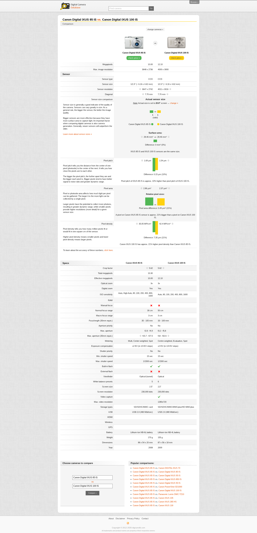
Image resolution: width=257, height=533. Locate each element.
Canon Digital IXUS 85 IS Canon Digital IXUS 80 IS (156, 472)
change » (174, 103)
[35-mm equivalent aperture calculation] (140, 336)
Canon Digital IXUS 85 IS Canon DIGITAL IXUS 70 (156, 468)
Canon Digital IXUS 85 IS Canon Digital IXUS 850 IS (157, 479)
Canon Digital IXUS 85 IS (133, 53)
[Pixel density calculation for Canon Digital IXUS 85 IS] (137, 223)
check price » (134, 58)
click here (108, 250)
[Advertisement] (87, 44)
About (111, 518)
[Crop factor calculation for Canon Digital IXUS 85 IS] (147, 268)
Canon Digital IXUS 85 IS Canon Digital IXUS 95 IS (156, 475)
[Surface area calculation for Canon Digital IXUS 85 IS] (142, 137)
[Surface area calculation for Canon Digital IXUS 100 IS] (168, 137)
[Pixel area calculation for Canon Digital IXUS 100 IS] (169, 188)
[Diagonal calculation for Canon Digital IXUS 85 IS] (143, 94)
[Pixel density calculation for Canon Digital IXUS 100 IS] (172, 223)
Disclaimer (120, 518)
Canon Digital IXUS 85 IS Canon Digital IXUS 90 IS (156, 483)
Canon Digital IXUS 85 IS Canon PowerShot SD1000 (157, 487)
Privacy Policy (133, 518)
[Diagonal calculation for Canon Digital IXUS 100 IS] (167, 94)
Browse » (194, 2)
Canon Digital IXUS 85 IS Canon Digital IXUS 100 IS (157, 490)
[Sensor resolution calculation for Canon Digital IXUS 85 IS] (140, 89)
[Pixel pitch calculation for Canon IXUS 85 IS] (142, 160)
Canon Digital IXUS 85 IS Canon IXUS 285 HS (155, 502)
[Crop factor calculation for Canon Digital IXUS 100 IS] (163, 268)
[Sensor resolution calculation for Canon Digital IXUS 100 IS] (170, 89)
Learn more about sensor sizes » (77, 134)
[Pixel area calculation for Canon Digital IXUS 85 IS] (141, 188)
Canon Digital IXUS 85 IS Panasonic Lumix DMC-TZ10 (158, 494)
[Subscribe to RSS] (128, 523)
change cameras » (155, 29)
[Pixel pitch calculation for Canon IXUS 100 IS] (168, 160)
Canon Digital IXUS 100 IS (177, 53)
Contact (145, 518)
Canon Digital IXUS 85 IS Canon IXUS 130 (153, 505)
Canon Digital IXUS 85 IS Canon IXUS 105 (153, 498)
